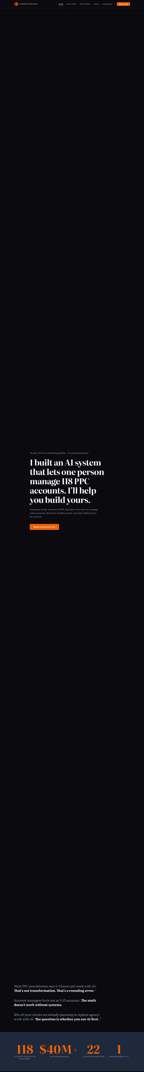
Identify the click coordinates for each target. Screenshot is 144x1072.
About (96, 4)
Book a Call (123, 4)
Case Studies (107, 4)
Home (60, 4)
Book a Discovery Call (44, 527)
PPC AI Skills (85, 4)
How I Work (71, 4)
